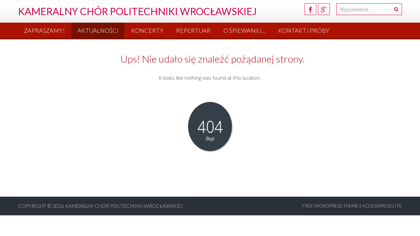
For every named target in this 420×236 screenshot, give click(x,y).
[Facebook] (310, 9)
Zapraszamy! (44, 30)
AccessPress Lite (382, 205)
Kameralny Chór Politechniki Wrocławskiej (124, 206)
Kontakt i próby (303, 30)
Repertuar (193, 30)
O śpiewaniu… (244, 30)
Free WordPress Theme (330, 205)
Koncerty (147, 30)
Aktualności (97, 30)
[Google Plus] (324, 9)
